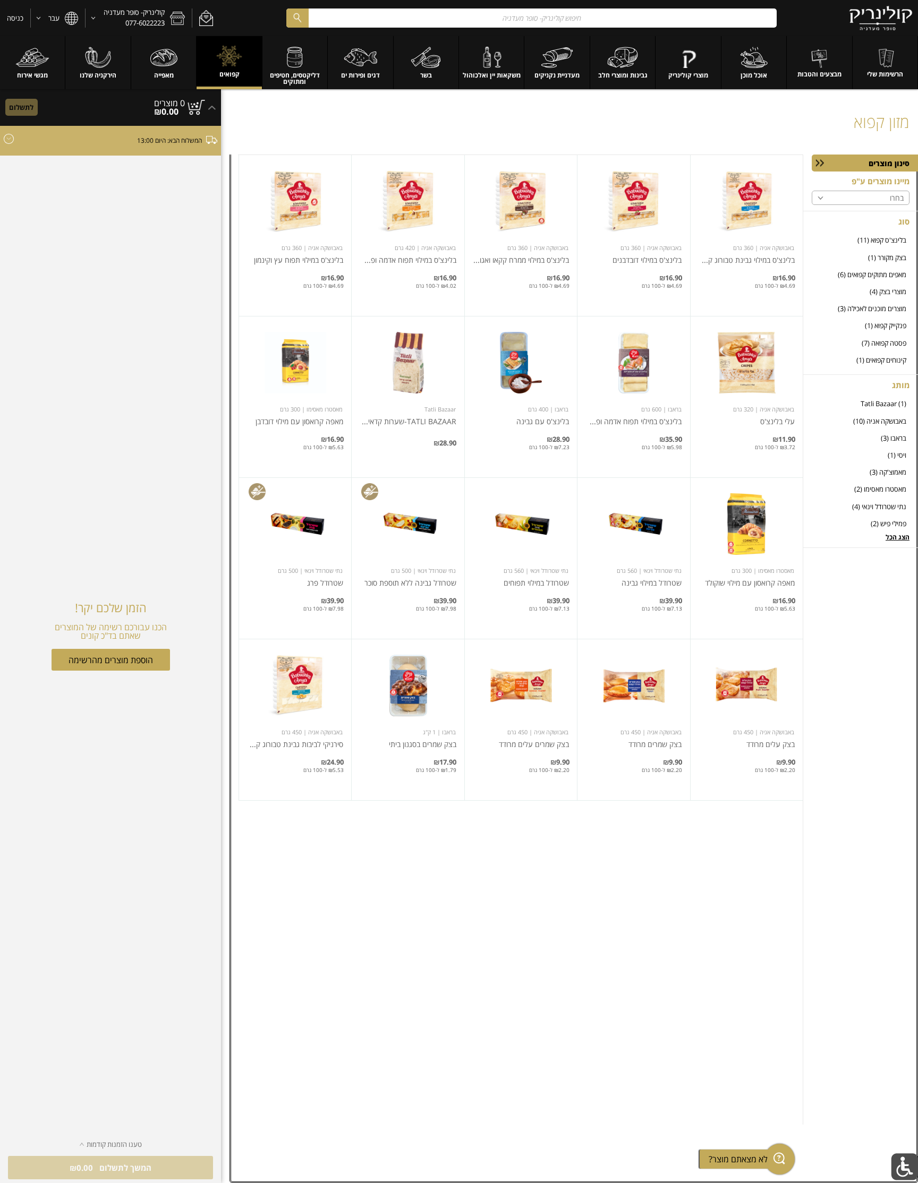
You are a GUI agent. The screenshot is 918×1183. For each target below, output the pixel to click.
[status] (169, 103)
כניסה (15, 18)
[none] (747, 235)
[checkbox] (861, 240)
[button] (205, 18)
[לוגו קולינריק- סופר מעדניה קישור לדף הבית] (881, 18)
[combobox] (531, 17)
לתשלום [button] (21, 107)
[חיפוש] (297, 17)
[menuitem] (885, 62)
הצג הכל (898, 537)
